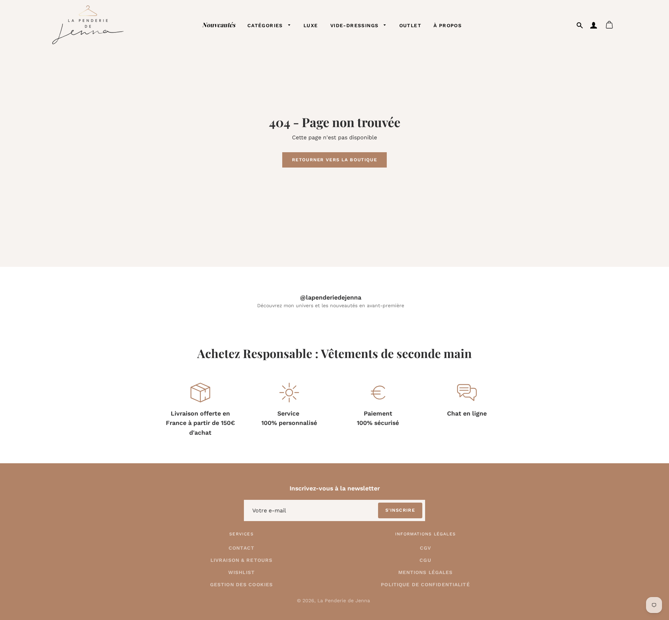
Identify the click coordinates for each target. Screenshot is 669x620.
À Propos (447, 25)
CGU (425, 560)
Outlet (410, 25)
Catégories (266, 25)
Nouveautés (218, 25)
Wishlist (241, 572)
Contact (241, 548)
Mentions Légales (425, 572)
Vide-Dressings (355, 25)
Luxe (310, 25)
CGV (425, 548)
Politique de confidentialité (425, 584)
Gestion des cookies (241, 584)
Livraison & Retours (241, 560)
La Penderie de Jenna (343, 600)
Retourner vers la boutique (334, 159)
